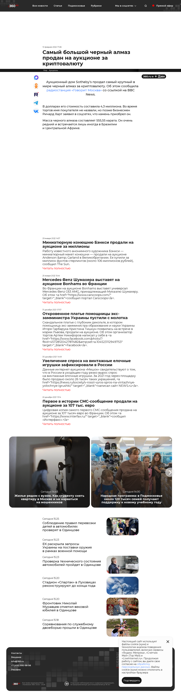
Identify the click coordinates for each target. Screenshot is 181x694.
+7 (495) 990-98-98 (21, 665)
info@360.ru (17, 661)
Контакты (16, 653)
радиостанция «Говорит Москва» (74, 90)
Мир (45, 70)
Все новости (40, 5)
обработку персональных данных (136, 665)
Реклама (16, 670)
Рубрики (96, 5)
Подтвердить (131, 680)
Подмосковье (76, 5)
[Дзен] (154, 76)
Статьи (58, 5)
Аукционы (53, 70)
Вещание (16, 657)
